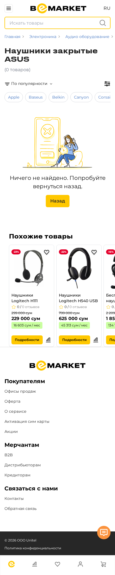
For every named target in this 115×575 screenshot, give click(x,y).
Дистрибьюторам (22, 464)
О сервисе (15, 411)
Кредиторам (17, 475)
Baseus (36, 97)
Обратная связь (20, 508)
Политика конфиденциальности (32, 548)
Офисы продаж (20, 391)
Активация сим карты (26, 421)
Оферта (12, 401)
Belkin (58, 97)
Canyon (81, 97)
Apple (13, 97)
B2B (8, 454)
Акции (11, 431)
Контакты (14, 498)
